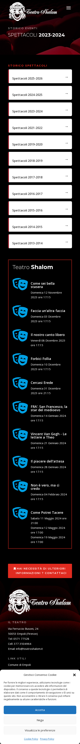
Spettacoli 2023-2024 (27, 111)
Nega (40, 720)
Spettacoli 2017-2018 (27, 177)
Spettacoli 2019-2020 (27, 144)
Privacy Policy (47, 738)
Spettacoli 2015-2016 (27, 210)
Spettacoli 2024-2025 (27, 95)
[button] (74, 675)
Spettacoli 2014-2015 (27, 227)
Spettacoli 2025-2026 (27, 78)
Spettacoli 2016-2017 (27, 194)
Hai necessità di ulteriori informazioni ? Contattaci (41, 571)
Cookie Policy (31, 738)
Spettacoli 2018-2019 (27, 161)
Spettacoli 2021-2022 (27, 128)
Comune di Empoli (19, 665)
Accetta (40, 710)
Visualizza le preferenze (40, 730)
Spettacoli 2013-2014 (27, 243)
